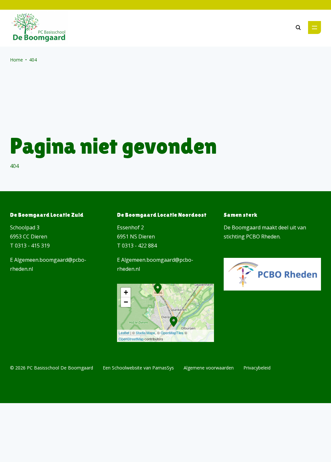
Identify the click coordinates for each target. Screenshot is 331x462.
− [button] (126, 302)
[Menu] (314, 27)
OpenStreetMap (131, 338)
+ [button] (126, 292)
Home (16, 60)
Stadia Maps (145, 332)
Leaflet (124, 332)
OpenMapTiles (172, 332)
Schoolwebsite (127, 368)
